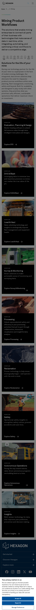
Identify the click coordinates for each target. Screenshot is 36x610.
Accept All (18, 598)
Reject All (18, 603)
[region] (18, 593)
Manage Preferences (18, 607)
